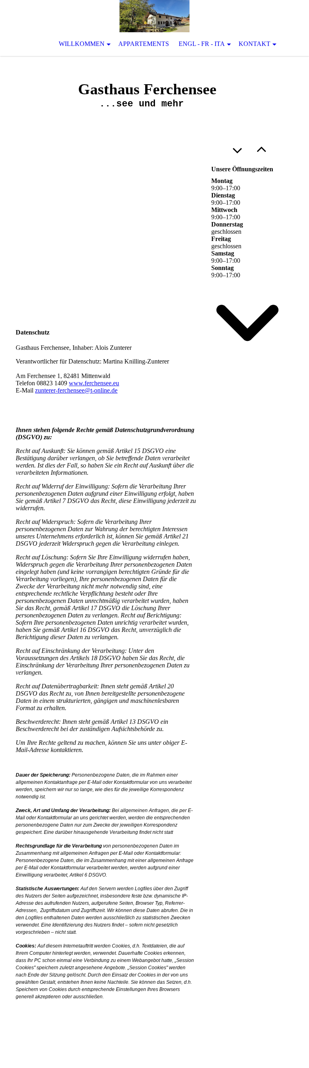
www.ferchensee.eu (94, 383)
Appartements (143, 43)
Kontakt (254, 43)
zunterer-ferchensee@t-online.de (76, 390)
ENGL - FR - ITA (202, 43)
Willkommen (82, 43)
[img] (154, 16)
